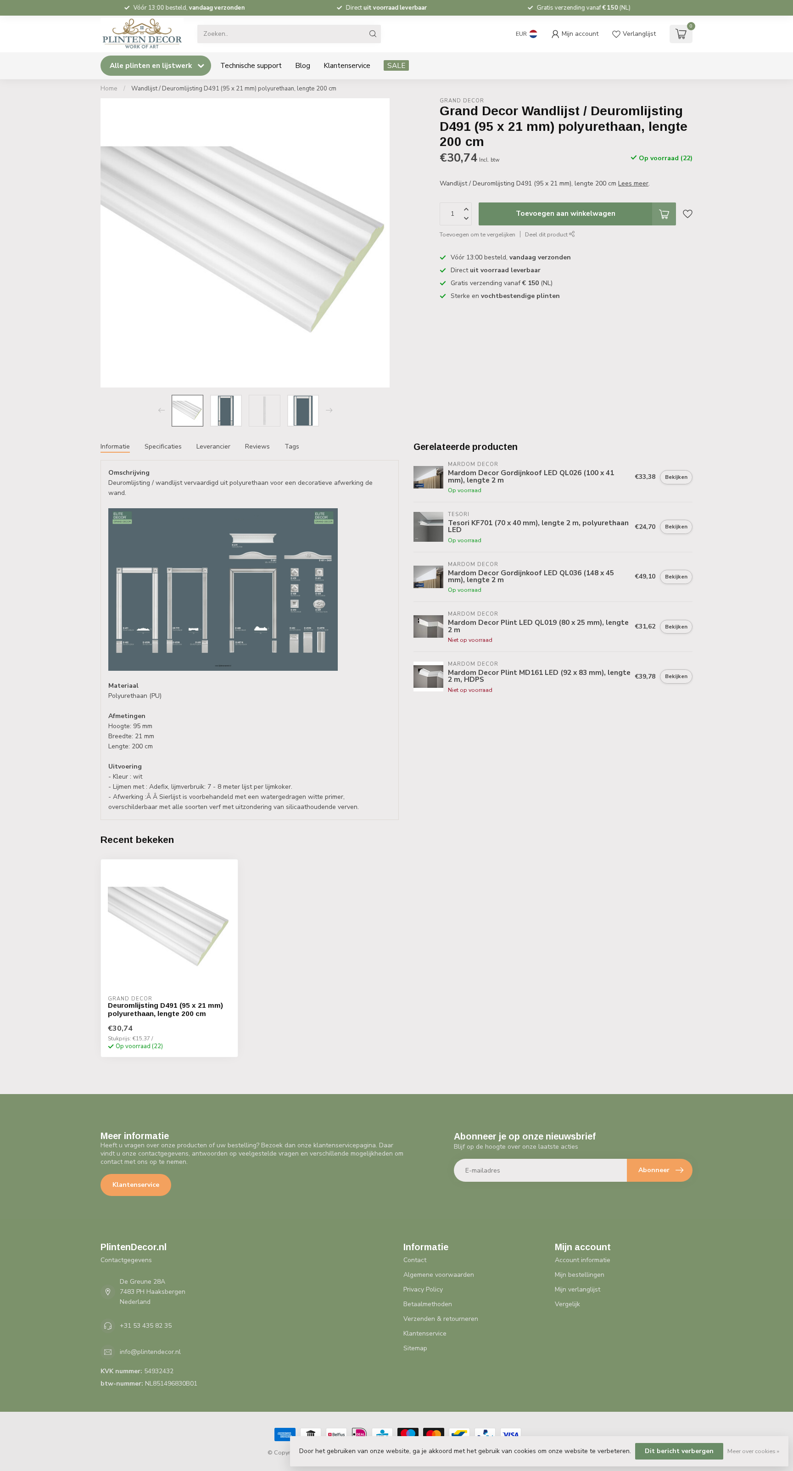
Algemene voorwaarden (438, 1274)
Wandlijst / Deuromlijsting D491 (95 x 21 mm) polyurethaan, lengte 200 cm (233, 88)
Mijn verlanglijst (577, 1289)
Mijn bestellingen (579, 1274)
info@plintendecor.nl (150, 1351)
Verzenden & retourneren (440, 1318)
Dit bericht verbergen (679, 1451)
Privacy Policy (423, 1289)
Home (109, 88)
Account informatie (582, 1260)
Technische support (251, 65)
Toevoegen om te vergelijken (477, 234)
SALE (396, 65)
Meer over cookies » (753, 1451)
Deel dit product (547, 234)
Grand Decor (462, 100)
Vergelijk (567, 1304)
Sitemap (415, 1348)
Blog (302, 65)
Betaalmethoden (427, 1304)
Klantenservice (347, 65)
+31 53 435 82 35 (146, 1325)
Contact (414, 1260)
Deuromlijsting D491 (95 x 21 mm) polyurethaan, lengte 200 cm (165, 1009)
